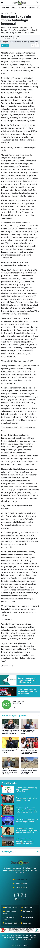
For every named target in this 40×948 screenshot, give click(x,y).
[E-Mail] (14, 707)
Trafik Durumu (27, 911)
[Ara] (37, 2)
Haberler (4, 13)
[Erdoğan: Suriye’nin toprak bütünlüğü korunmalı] (20, 41)
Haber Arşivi (27, 923)
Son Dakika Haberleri (11, 923)
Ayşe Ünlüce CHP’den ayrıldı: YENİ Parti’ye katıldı (28, 732)
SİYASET (32, 8)
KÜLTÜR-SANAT (8, 938)
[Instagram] (21, 895)
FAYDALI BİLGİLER (26, 940)
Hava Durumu (28, 907)
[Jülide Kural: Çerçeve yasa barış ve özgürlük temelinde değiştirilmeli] (10, 724)
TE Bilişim (25, 945)
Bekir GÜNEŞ (17, 703)
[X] (18, 895)
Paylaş (6, 45)
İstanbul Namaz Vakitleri (9, 912)
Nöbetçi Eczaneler (11, 907)
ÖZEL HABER (33, 935)
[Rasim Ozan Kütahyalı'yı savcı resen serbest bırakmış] (10, 742)
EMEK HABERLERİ (13, 940)
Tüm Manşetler (28, 917)
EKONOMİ (22, 8)
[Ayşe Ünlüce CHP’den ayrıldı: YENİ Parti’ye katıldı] (29, 724)
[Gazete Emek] (19, 2)
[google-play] (20, 899)
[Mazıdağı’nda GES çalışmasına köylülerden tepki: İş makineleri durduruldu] (29, 762)
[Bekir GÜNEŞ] (6, 705)
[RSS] (25, 895)
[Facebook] (14, 895)
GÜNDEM (5, 8)
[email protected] (21, 880)
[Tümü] (37, 852)
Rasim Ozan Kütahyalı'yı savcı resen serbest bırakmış (9, 750)
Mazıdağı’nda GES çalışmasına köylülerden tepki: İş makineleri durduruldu (29, 771)
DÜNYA (13, 8)
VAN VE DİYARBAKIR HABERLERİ (25, 938)
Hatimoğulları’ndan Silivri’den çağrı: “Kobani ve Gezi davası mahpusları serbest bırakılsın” (29, 751)
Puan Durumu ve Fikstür (9, 918)
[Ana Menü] (2, 2)
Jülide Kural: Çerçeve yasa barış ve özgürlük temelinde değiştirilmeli (10, 732)
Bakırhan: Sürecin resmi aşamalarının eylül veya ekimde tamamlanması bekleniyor (9, 771)
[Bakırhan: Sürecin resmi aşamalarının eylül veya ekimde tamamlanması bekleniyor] (10, 762)
